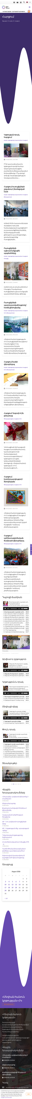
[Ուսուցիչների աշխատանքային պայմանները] (16, 271)
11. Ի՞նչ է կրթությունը (9, 630)
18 (9, 887)
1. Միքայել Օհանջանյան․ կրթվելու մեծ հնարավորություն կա (14, 673)
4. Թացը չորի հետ (8, 749)
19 (12, 887)
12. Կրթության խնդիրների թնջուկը (13, 632)
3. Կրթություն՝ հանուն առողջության (14, 747)
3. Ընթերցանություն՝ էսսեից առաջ (13, 700)
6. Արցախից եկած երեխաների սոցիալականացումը (14, 621)
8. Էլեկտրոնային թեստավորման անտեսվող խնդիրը (14, 757)
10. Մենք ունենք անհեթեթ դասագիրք (14, 628)
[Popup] (30, 7)
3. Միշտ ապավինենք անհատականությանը (14, 615)
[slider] (25, 608)
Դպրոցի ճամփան (14, 653)
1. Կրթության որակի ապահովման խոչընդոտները (14, 744)
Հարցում (25, 140)
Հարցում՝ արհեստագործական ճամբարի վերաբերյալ (14, 538)
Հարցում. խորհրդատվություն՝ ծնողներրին (13, 479)
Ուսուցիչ (6, 258)
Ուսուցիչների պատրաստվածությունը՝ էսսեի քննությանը (15, 305)
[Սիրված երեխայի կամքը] (16, 774)
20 (16, 887)
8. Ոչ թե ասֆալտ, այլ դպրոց (11, 624)
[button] (24, 2)
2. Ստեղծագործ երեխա (10, 746)
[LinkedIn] (20, 2)
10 (5, 884)
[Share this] (31, 547)
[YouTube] (17, 2)
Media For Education (6, 653)
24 (5, 890)
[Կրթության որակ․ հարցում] (16, 150)
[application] (16, 608)
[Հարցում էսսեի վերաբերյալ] (16, 379)
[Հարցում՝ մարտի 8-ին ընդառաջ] (16, 431)
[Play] (5, 608)
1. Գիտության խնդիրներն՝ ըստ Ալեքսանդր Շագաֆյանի (14, 696)
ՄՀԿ (5, 313)
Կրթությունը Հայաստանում (15, 140)
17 (5, 887)
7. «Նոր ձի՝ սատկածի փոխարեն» (13, 622)
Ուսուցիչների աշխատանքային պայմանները (12, 250)
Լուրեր (5, 140)
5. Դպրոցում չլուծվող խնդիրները (13, 751)
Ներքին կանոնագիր (6, 1097)
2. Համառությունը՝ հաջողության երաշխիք (14, 723)
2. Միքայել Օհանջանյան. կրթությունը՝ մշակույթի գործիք (14, 675)
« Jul (6, 898)
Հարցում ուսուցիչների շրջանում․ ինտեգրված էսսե (14, 189)
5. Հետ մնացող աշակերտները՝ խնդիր (14, 619)
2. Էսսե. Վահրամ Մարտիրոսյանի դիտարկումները (14, 698)
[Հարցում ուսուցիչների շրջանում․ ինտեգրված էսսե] (16, 208)
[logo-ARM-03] (5, 7)
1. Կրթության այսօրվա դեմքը (12, 721)
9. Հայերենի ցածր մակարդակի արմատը (14, 626)
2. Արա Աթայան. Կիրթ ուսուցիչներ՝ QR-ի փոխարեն (14, 613)
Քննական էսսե (8, 197)
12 (12, 884)
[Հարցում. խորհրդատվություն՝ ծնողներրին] (16, 497)
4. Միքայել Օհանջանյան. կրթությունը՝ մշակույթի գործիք (14, 617)
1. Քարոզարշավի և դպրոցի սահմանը (14, 612)
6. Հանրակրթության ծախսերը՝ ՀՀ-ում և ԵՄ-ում (14, 753)
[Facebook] (14, 2)
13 (16, 884)
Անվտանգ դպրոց (8, 803)
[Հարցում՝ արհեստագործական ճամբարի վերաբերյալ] (16, 556)
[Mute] (22, 608)
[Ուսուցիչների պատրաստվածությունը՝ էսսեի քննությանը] (16, 324)
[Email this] (31, 545)
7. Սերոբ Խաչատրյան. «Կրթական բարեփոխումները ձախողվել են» (14, 755)
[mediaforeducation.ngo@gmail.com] (4, 1087)
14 (19, 884)
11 (9, 884)
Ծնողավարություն (9, 418)
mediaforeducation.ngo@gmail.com (17, 1087)
